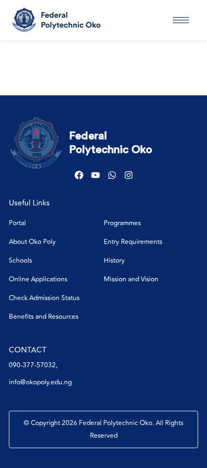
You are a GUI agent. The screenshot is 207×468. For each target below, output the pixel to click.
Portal (17, 223)
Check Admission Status (44, 298)
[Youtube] (95, 175)
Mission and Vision (131, 279)
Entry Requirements (133, 242)
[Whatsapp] (112, 175)
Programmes (122, 223)
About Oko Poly (32, 242)
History (114, 260)
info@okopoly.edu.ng (40, 382)
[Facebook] (79, 175)
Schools (20, 260)
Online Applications (38, 279)
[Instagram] (128, 175)
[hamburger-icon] (180, 20)
